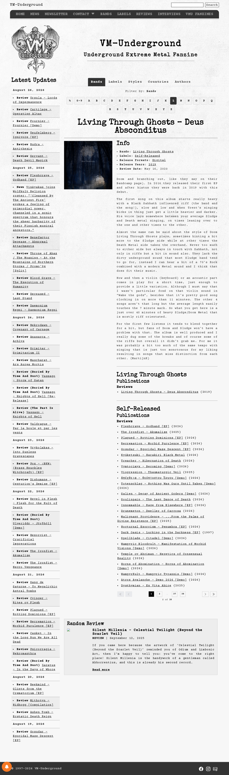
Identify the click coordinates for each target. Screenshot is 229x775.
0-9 (79, 100)
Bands (106, 14)
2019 (152, 164)
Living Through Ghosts (153, 151)
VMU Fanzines (199, 14)
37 (174, 594)
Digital (159, 160)
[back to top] (220, 754)
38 (182, 594)
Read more (101, 669)
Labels (124, 14)
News (34, 14)
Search (212, 5)
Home (20, 14)
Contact (81, 14)
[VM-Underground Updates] (7, 767)
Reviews (144, 14)
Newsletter (56, 14)
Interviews (169, 14)
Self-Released (147, 156)
